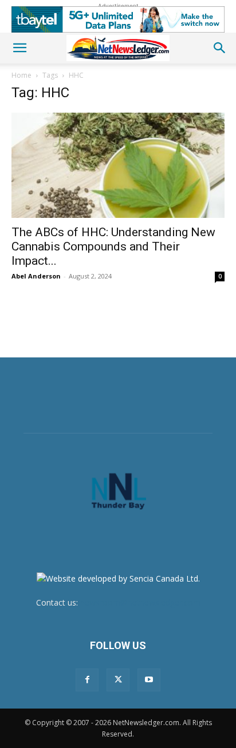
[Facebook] (87, 680)
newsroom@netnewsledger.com (140, 602)
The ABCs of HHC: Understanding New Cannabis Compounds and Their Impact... (113, 246)
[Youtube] (148, 680)
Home (21, 75)
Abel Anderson (36, 276)
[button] (19, 48)
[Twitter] (118, 680)
